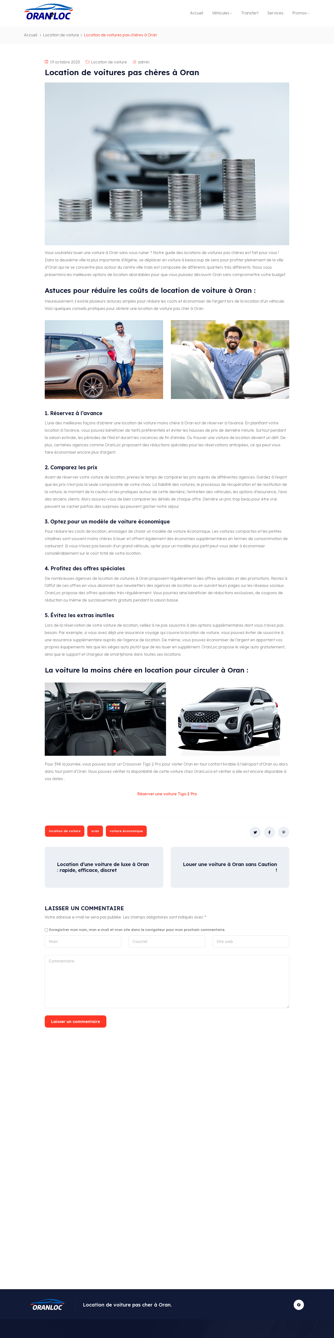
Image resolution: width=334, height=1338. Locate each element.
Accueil (196, 12)
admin (143, 62)
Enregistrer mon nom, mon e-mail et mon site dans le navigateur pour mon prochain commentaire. (137, 929)
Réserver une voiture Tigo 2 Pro (167, 793)
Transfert (249, 12)
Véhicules (220, 12)
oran (95, 831)
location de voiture (64, 831)
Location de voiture (61, 34)
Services (275, 12)
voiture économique (126, 831)
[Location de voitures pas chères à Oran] (255, 832)
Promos (299, 12)
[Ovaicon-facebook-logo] (299, 1305)
